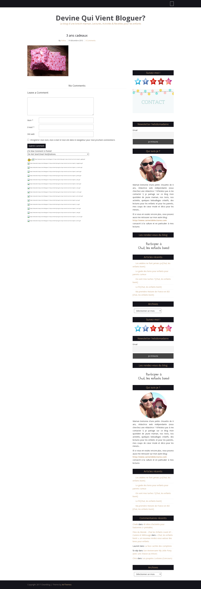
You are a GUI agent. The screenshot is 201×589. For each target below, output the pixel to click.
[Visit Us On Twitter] (138, 81)
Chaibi (135, 524)
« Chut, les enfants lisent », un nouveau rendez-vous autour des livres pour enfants (153, 538)
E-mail (30, 127)
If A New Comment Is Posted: (39, 151)
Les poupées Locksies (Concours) (157, 558)
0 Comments (90, 40)
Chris (135, 558)
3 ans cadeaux (77, 35)
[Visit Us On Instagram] (168, 81)
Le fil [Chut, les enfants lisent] (149, 287)
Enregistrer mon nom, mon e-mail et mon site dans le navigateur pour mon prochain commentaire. (72, 140)
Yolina (63, 40)
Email (135, 130)
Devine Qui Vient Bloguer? (100, 18)
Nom (30, 120)
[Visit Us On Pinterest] (153, 81)
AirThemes (67, 584)
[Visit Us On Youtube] (161, 81)
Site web (30, 134)
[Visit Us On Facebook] (145, 81)
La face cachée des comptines (158, 546)
